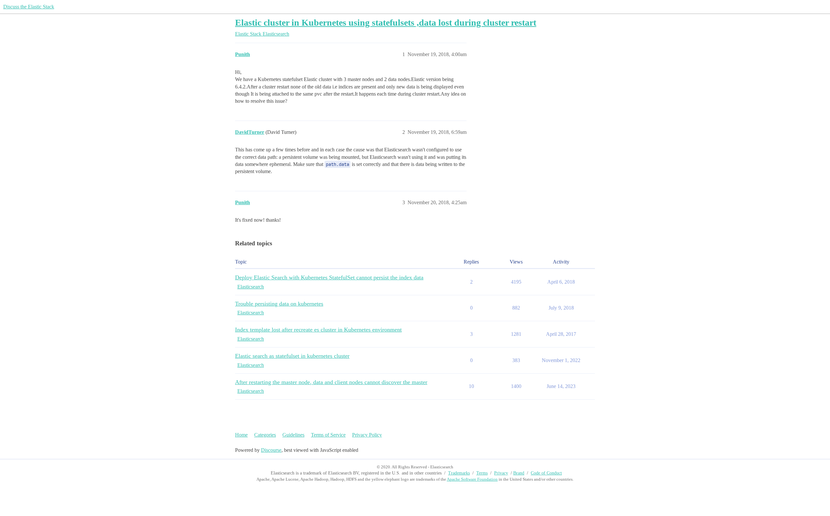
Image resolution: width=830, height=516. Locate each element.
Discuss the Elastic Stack (28, 6)
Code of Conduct (546, 473)
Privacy (501, 473)
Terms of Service (328, 435)
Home (241, 435)
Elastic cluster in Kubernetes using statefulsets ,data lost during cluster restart (385, 23)
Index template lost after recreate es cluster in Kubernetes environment (318, 329)
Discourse (271, 450)
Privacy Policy (367, 435)
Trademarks (459, 473)
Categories (265, 435)
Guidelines (293, 435)
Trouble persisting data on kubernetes (279, 303)
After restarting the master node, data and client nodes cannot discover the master (331, 382)
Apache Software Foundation (472, 479)
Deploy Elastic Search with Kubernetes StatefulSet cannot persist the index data (329, 277)
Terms (482, 473)
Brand (518, 473)
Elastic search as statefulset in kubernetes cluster (292, 356)
